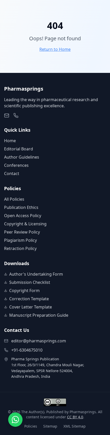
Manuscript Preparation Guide (38, 315)
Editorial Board (18, 149)
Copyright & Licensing (25, 224)
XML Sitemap (74, 426)
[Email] (6, 115)
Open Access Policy (22, 215)
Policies (30, 426)
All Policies (14, 199)
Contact (11, 173)
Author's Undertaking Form (36, 274)
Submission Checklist (29, 282)
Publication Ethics (21, 207)
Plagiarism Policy (20, 240)
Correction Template (29, 299)
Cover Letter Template (30, 307)
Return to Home (55, 49)
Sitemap (50, 426)
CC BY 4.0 (75, 416)
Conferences (16, 165)
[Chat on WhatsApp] (15, 419)
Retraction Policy (20, 248)
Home (10, 140)
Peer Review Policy (22, 232)
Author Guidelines (21, 157)
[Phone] (15, 115)
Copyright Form (24, 290)
